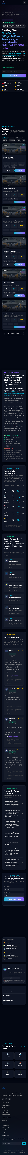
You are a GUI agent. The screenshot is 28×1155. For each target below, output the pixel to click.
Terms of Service (14, 1152)
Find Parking (9, 12)
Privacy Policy (6, 1152)
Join (24, 1143)
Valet (19, 140)
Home (3, 12)
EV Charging (12, 140)
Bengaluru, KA (5, 1125)
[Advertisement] (14, 107)
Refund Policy (22, 1152)
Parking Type (7, 892)
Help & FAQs (5, 1112)
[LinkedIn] (9, 1099)
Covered (11, 137)
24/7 (24, 140)
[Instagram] (6, 1099)
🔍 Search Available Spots (14, 899)
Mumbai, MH (5, 1120)
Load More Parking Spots (13, 333)
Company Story (5, 1110)
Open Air (5, 140)
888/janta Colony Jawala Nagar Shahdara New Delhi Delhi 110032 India (13, 15)
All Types (5, 137)
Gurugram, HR (5, 1132)
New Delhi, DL (5, 1123)
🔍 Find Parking (14, 75)
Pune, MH (4, 1129)
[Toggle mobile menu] (24, 2)
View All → (23, 1047)
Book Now (20, 170)
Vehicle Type (6, 886)
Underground (18, 137)
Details (8, 170)
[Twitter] (3, 1099)
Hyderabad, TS (5, 1127)
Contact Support (6, 1114)
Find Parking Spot (6, 1108)
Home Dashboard (6, 1105)
